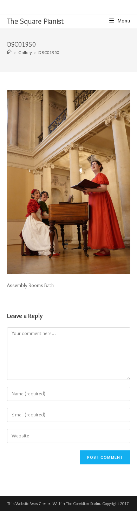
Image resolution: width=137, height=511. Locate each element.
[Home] (9, 52)
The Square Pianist (35, 21)
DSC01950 (48, 52)
